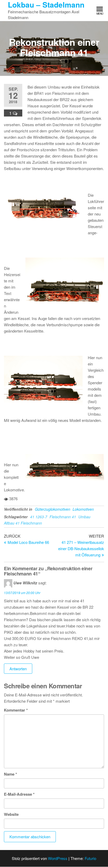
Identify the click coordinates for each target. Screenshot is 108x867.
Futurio (90, 858)
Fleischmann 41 (63, 516)
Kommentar (16, 710)
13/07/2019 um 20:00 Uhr (22, 592)
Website (11, 814)
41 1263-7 (38, 516)
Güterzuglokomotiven (52, 509)
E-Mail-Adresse (19, 794)
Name (10, 774)
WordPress (57, 858)
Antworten (18, 668)
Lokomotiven (83, 509)
